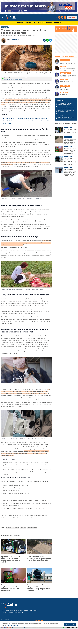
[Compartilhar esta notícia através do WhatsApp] (47, 40)
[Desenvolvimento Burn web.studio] (74, 621)
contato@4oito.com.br (17, 612)
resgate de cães (32, 527)
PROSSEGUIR (70, 624)
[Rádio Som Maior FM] (72, 17)
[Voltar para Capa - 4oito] (15, 17)
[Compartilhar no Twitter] (50, 40)
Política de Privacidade (12, 625)
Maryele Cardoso (14, 39)
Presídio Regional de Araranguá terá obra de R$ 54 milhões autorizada (25, 118)
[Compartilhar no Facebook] (44, 40)
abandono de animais (12, 527)
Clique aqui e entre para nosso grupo (14, 79)
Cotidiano (5, 27)
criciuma (23, 527)
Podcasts (59, 100)
